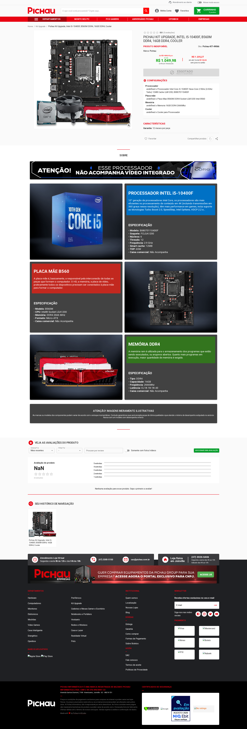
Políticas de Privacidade (137, 669)
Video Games (34, 625)
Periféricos (76, 598)
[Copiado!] (210, 139)
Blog (128, 612)
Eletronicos (33, 614)
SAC (127, 655)
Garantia (129, 629)
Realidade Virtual (78, 636)
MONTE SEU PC (81, 19)
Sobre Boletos (132, 643)
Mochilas (32, 619)
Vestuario (75, 619)
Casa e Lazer (77, 630)
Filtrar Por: (61, 448)
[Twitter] (210, 614)
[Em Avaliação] (180, 709)
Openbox (32, 641)
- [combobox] (58, 450)
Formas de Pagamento (136, 638)
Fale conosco (132, 660)
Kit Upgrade (76, 603)
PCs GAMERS (112, 19)
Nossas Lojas (132, 607)
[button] (145, 138)
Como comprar (132, 634)
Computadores (34, 603)
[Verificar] (151, 710)
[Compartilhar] (216, 138)
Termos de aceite (133, 665)
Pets (73, 641)
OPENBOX (173, 19)
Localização (131, 603)
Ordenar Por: (35, 448)
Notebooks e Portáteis (81, 614)
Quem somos (132, 598)
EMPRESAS (204, 19)
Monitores (32, 609)
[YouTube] (216, 614)
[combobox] (104, 10)
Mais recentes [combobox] (37, 450)
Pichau (153, 51)
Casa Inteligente (35, 630)
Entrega (129, 624)
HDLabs (83, 713)
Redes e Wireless (79, 625)
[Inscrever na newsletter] (215, 605)
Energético (32, 636)
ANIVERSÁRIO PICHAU (142, 19)
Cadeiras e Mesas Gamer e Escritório (88, 609)
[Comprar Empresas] (123, 574)
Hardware (32, 598)
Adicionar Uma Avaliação (206, 450)
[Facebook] (198, 614)
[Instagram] (204, 614)
